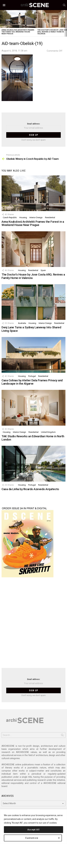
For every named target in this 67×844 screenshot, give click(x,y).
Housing (23, 217)
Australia (22, 323)
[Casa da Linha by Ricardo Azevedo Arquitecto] (33, 463)
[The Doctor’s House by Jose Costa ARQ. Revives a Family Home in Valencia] (33, 249)
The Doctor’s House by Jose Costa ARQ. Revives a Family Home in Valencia (33, 276)
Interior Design (36, 217)
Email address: (33, 124)
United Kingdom (48, 432)
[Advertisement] (33, 624)
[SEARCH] (64, 5)
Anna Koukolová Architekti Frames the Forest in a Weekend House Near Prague (18, 32)
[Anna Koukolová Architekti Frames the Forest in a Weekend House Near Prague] (18, 19)
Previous (1, 23)
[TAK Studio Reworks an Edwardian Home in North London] (33, 407)
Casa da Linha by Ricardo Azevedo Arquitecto (30, 489)
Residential (50, 217)
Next (65, 23)
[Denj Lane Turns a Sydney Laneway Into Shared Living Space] (33, 302)
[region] (33, 826)
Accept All (33, 829)
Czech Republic (10, 217)
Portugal (32, 376)
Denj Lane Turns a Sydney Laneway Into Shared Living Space (31, 329)
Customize (31, 838)
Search (62, 735)
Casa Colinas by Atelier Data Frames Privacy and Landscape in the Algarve (32, 382)
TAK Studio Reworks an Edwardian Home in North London (33, 437)
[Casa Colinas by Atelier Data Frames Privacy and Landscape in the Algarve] (33, 355)
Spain (43, 270)
